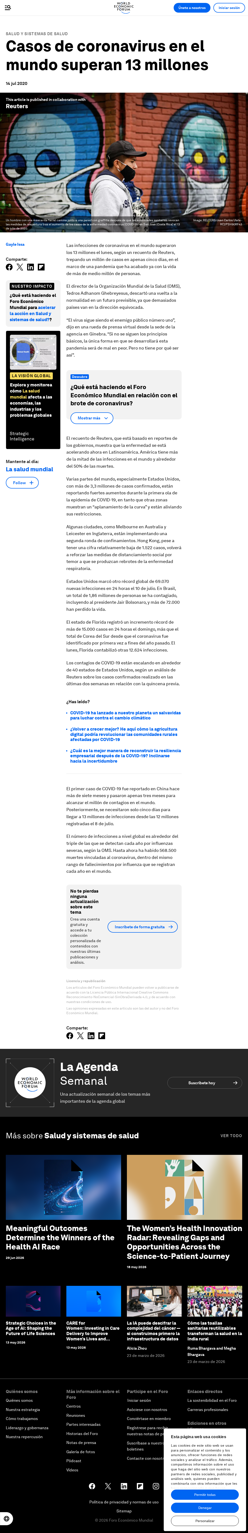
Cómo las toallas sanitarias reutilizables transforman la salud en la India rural (214, 1331)
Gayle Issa (15, 244)
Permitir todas (205, 1495)
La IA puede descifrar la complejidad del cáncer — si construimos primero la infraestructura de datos (153, 1331)
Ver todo (231, 1135)
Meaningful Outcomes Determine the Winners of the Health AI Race (60, 1237)
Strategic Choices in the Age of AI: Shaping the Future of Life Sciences (31, 1328)
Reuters (17, 106)
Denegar (205, 1508)
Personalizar (205, 1521)
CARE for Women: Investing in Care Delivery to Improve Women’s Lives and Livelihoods (93, 1333)
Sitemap (124, 1511)
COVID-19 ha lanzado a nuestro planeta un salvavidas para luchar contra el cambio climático (125, 715)
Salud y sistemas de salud (37, 34)
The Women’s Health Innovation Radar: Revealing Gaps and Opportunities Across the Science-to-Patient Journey (184, 1242)
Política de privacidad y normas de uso (124, 1502)
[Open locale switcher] (6, 1518)
